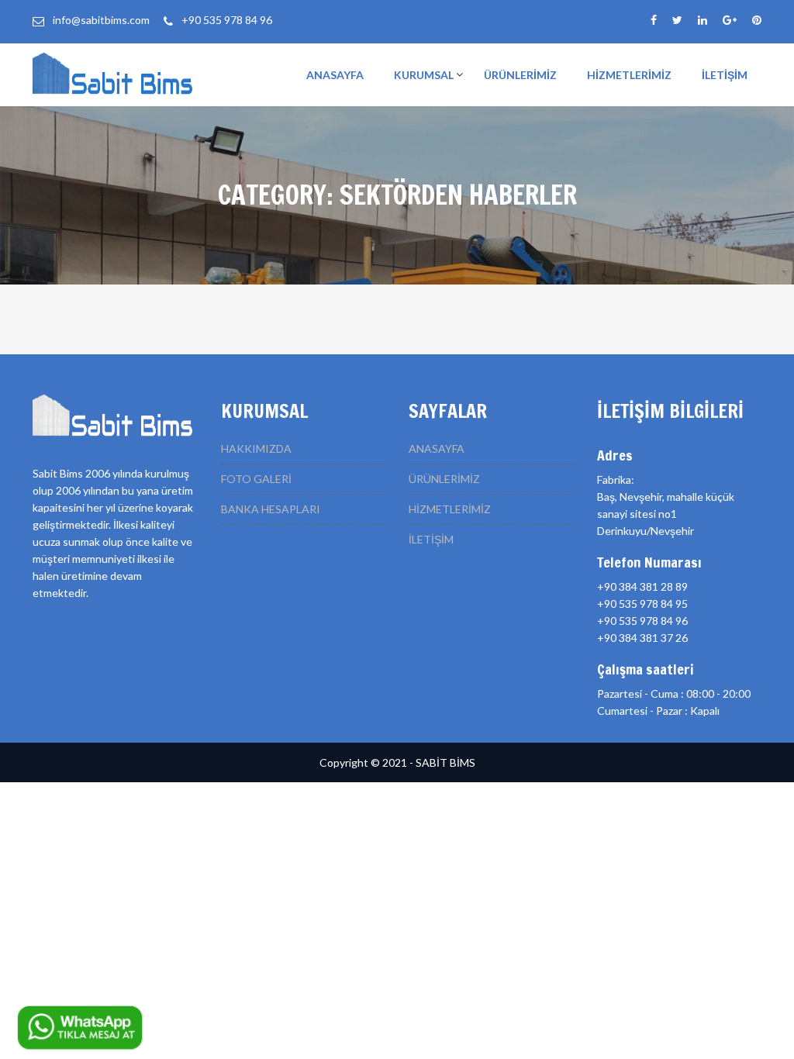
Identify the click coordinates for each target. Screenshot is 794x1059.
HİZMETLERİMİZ (629, 74)
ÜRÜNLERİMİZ (520, 74)
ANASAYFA (335, 74)
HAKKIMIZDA (256, 448)
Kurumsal (424, 74)
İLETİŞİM (724, 74)
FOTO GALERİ (256, 478)
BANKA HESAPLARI (270, 509)
